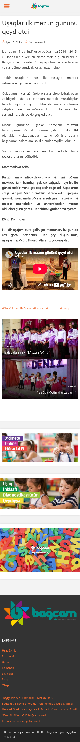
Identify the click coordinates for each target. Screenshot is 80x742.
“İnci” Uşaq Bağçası (17, 308)
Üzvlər (6, 662)
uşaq (65, 308)
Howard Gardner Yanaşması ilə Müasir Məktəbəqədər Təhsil (39, 709)
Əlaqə (5, 685)
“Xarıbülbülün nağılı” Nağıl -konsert (24, 715)
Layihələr (7, 674)
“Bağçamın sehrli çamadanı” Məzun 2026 (27, 698)
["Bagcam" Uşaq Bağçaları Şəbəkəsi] (40, 5)
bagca (39, 308)
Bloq (5, 679)
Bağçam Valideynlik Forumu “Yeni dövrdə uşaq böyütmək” (38, 703)
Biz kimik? (8, 656)
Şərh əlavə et (37, 42)
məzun (52, 308)
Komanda (8, 668)
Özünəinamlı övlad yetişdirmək (21, 721)
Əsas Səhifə (9, 650)
